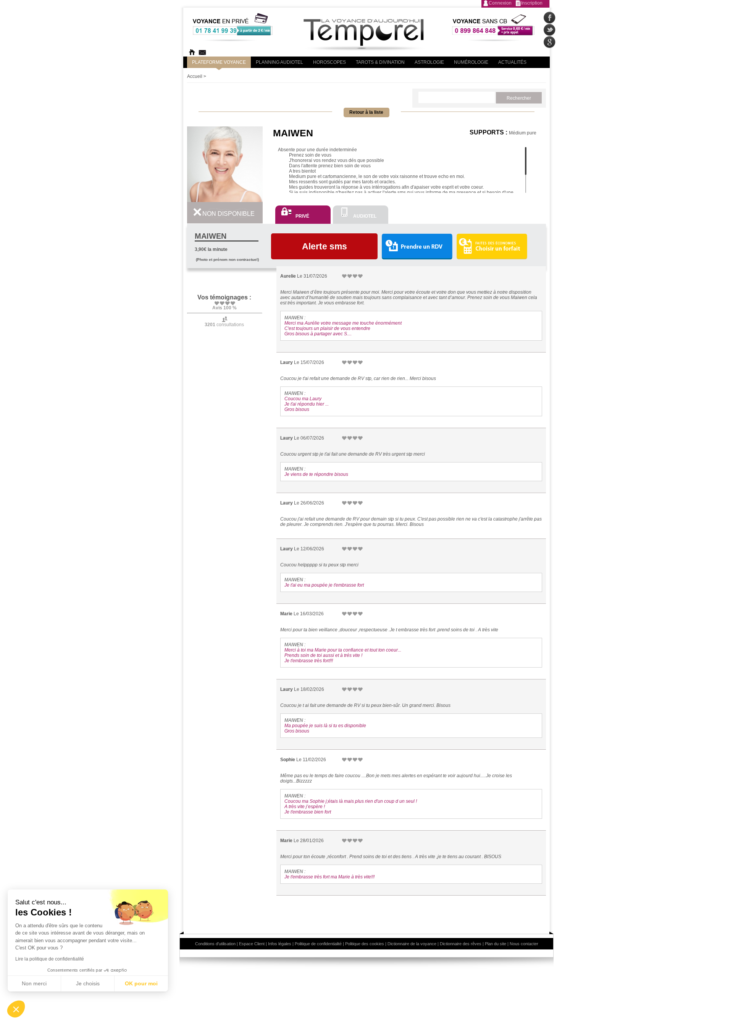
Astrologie (429, 62)
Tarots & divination (380, 62)
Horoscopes (329, 62)
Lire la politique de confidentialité (49, 959)
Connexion (500, 3)
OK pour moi (141, 983)
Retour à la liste (366, 112)
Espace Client (252, 943)
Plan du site (495, 943)
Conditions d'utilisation (215, 943)
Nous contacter (524, 943)
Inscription (531, 3)
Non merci (34, 983)
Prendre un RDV (416, 246)
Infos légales (279, 943)
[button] (16, 1009)
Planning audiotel (279, 62)
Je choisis (88, 983)
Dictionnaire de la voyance (411, 943)
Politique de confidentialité (318, 943)
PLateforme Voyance (219, 62)
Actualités (512, 62)
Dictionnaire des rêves (460, 943)
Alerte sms (324, 246)
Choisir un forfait (492, 246)
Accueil (194, 76)
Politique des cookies (364, 943)
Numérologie (471, 62)
